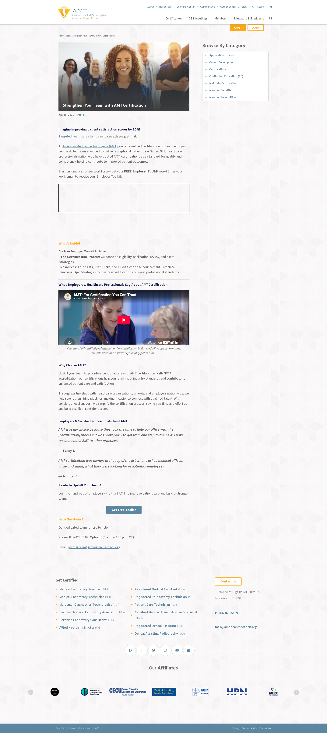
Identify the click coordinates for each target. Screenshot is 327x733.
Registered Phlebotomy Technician (164, 597)
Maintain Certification (223, 83)
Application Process (222, 55)
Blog (68, 35)
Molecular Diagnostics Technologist (89, 604)
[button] (271, 18)
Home (61, 35)
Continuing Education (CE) (226, 76)
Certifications (218, 69)
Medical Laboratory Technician (85, 597)
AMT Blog (81, 115)
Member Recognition (222, 97)
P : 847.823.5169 (226, 613)
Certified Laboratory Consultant (86, 620)
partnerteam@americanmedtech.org (94, 547)
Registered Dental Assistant (159, 626)
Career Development (222, 62)
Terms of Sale (265, 728)
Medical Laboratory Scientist (84, 589)
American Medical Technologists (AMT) (90, 146)
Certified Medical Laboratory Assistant (92, 612)
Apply (238, 27)
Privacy (236, 728)
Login (256, 27)
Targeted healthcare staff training (82, 136)
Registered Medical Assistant (160, 589)
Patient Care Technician (156, 604)
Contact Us (228, 581)
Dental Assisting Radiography (160, 633)
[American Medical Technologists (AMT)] (82, 11)
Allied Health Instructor (79, 627)
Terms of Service (249, 728)
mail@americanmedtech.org (236, 627)
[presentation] (30, 692)
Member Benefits (220, 90)
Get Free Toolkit (124, 510)
